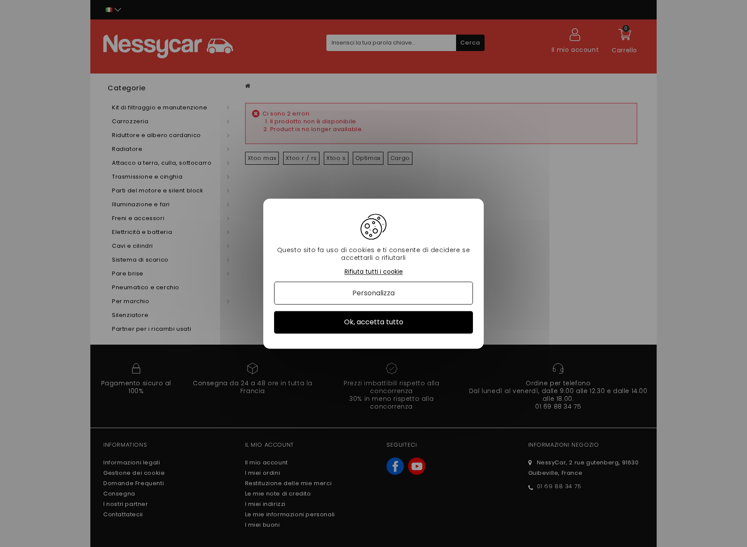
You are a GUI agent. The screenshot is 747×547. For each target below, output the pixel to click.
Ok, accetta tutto (373, 322)
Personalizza (373, 293)
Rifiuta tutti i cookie (374, 271)
